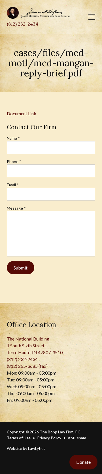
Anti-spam (77, 437)
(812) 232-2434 (22, 24)
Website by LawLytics (26, 448)
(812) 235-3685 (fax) (27, 366)
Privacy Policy (49, 437)
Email (13, 184)
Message (16, 208)
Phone (14, 161)
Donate (83, 462)
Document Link (21, 113)
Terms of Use (19, 437)
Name (13, 138)
